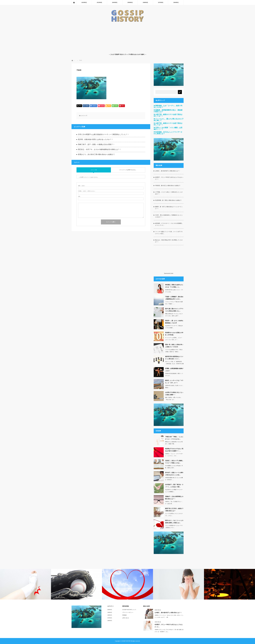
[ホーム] (73, 2)
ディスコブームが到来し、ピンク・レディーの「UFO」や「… (174, 338)
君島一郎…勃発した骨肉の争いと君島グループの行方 (174, 346)
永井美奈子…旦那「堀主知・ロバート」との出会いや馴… (174, 486)
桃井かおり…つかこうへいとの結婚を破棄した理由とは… (174, 521)
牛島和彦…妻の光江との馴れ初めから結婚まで (167, 185)
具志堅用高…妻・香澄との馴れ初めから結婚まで (168, 200)
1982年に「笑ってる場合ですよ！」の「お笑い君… (174, 502)
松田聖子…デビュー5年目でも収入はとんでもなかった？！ (169, 178)
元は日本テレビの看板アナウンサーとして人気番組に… (174, 490)
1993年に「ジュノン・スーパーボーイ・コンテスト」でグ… (174, 454)
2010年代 (99, 2)
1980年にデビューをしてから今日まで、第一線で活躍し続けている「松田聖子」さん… (169, 630)
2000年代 (114, 2)
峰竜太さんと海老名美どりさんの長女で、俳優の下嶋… (174, 442)
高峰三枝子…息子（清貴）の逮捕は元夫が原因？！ (96, 144)
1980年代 (145, 2)
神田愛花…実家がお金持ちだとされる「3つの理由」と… (174, 286)
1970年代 (160, 2)
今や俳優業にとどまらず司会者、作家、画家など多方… (174, 466)
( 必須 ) (81, 185)
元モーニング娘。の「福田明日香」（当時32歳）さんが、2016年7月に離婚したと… (174, 363)
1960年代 (175, 2)
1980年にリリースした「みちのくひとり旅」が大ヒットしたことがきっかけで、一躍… (169, 616)
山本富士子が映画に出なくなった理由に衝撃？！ (174, 393)
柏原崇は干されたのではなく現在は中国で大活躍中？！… (174, 450)
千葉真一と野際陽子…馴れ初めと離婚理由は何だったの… (174, 298)
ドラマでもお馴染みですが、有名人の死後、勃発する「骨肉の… (174, 350)
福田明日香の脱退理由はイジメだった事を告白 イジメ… (174, 358)
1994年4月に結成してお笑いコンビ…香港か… (174, 386)
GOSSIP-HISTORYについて (129, 609)
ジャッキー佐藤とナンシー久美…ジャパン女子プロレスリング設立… (169, 232)
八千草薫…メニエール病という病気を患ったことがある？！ (169, 193)
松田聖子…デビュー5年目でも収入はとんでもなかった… (169, 626)
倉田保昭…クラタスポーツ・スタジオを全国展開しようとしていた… (169, 224)
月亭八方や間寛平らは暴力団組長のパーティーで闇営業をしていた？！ (103, 134)
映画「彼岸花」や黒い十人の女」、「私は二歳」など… (174, 398)
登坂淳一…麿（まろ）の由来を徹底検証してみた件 (174, 322)
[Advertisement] (128, 37)
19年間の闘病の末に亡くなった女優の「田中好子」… (174, 478)
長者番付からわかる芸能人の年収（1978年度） (174, 334)
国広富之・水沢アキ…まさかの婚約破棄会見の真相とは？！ (99, 149)
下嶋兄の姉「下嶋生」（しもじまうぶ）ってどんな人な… (174, 438)
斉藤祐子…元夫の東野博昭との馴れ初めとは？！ (174, 498)
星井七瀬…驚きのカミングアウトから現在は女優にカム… (174, 310)
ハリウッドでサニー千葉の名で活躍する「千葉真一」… (174, 302)
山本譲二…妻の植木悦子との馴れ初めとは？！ (167, 171)
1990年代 (130, 2)
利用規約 (124, 615)
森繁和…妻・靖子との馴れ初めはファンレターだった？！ (169, 207)
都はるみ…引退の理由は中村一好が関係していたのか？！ (169, 241)
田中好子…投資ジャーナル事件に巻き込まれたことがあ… (174, 474)
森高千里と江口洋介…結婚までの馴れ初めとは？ (174, 509)
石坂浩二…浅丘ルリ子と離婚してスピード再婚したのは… (174, 462)
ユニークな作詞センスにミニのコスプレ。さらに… (174, 514)
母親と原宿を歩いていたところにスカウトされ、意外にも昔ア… (174, 314)
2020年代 (84, 2)
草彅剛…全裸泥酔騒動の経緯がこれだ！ (174, 370)
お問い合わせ (125, 617)
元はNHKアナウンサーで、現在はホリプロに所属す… (174, 326)
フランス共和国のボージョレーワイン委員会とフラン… (174, 526)
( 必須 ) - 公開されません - (87, 191)
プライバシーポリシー (127, 612)
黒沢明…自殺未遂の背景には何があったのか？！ (95, 139)
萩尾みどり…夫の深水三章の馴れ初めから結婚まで (96, 154)
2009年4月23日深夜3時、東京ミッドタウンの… (174, 374)
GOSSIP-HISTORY (126, 641)
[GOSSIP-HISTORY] (127, 21)
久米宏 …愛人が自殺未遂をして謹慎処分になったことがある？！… (169, 216)
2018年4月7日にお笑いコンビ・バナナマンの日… (174, 290)
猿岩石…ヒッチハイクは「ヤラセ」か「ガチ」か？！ (174, 381)
